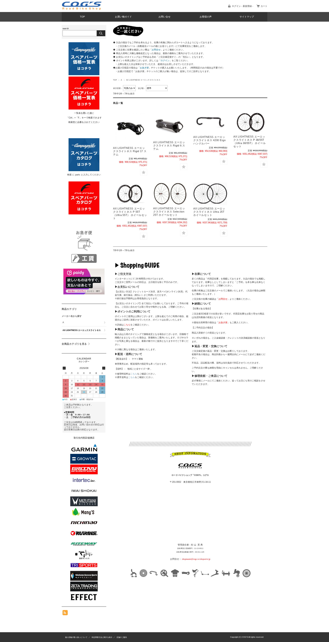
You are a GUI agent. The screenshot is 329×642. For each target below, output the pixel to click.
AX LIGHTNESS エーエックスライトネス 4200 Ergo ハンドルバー (209, 140)
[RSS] (65, 613)
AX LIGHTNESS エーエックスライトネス (82, 330)
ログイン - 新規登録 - (242, 6)
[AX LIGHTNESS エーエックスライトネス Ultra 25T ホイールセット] (210, 193)
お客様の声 (206, 16)
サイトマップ (247, 16)
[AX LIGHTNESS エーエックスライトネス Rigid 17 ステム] (130, 128)
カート (264, 6)
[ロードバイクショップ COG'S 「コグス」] (82, 9)
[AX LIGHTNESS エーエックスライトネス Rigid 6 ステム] (170, 125)
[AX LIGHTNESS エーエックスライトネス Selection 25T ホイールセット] (170, 193)
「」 (156, 49)
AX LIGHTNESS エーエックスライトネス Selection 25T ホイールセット (169, 211)
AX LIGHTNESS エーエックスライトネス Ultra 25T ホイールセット (209, 211)
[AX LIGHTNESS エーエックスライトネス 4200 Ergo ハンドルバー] (210, 122)
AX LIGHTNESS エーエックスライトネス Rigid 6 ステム (169, 145)
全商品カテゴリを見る (74, 343)
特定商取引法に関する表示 (102, 637)
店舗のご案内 (122, 637)
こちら (133, 373)
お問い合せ (164, 16)
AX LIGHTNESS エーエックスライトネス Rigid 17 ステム (130, 151)
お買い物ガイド (123, 16)
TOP (82, 16)
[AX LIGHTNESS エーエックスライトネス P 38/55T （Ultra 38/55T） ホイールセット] (250, 122)
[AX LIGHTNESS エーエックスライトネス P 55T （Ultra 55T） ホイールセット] (130, 193)
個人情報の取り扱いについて (76, 637)
